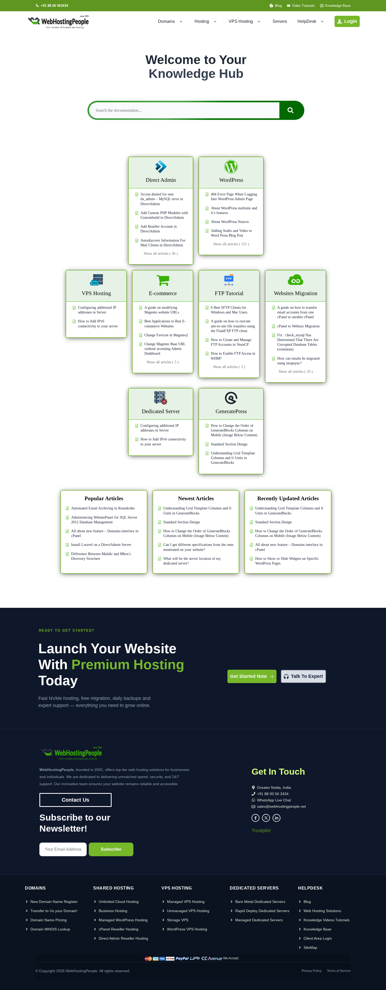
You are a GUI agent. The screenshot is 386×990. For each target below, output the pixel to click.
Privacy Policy (312, 971)
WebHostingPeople (81, 971)
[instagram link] (276, 818)
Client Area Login (318, 938)
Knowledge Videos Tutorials (327, 920)
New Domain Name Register (54, 901)
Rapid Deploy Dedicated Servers (262, 911)
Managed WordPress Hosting (123, 920)
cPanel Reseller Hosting (118, 929)
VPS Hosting (241, 21)
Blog (307, 901)
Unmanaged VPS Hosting (188, 911)
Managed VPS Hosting (186, 901)
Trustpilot (261, 830)
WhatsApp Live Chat (274, 800)
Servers (280, 21)
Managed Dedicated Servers (259, 920)
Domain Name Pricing (48, 920)
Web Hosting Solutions (322, 911)
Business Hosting (113, 911)
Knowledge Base (317, 929)
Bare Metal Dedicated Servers (260, 901)
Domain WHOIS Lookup (50, 929)
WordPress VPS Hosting (187, 929)
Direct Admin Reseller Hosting (123, 938)
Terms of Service (339, 971)
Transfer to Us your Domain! (53, 911)
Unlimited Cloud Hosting (119, 901)
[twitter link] (266, 818)
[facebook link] (255, 818)
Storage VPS (177, 920)
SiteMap (310, 947)
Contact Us (75, 800)
